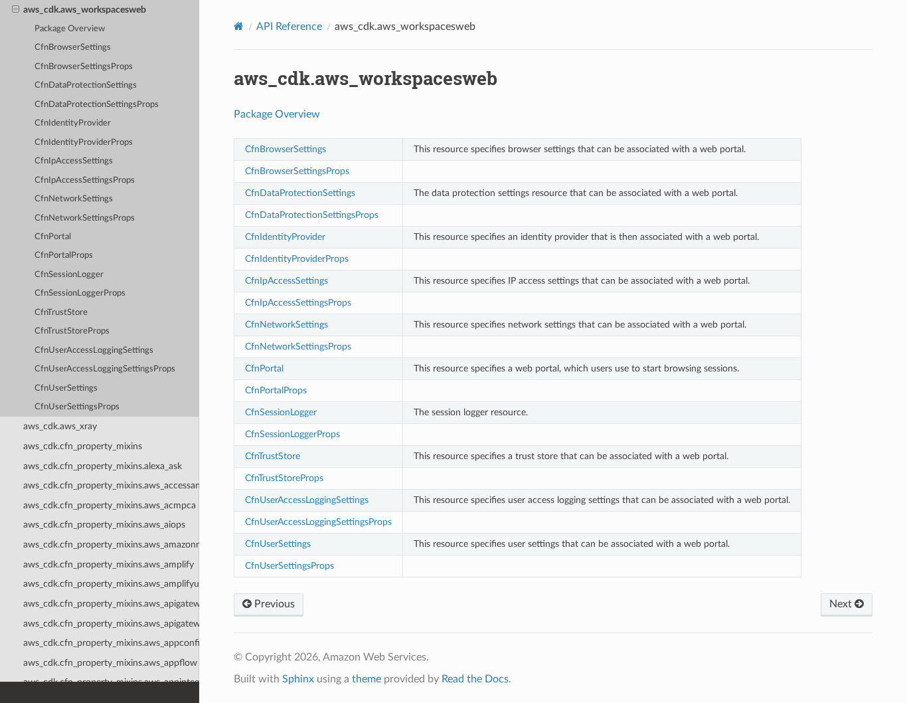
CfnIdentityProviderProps (84, 142)
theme (366, 679)
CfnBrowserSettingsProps (84, 66)
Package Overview (70, 29)
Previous (273, 604)
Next (842, 604)
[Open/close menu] (15, 10)
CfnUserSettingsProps (77, 407)
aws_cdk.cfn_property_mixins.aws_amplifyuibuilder (111, 584)
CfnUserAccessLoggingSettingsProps (105, 369)
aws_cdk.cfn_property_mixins (82, 446)
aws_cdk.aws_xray (60, 426)
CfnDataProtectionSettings (86, 85)
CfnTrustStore (61, 312)
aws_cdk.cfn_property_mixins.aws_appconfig (111, 643)
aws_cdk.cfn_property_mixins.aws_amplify (108, 564)
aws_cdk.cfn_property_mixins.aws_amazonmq (111, 545)
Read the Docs (475, 679)
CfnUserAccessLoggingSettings (94, 350)
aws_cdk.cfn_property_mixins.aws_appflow (110, 663)
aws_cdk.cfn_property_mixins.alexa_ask (102, 466)
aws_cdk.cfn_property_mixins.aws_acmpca (109, 505)
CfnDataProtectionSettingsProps (97, 104)
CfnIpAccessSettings (74, 161)
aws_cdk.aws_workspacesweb (84, 10)
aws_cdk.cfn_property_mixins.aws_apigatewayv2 (111, 624)
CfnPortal (53, 237)
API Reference (289, 26)
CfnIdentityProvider (73, 123)
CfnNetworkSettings (74, 199)
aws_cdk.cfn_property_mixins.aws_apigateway (111, 604)
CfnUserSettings (66, 388)
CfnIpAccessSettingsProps (85, 180)
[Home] (239, 26)
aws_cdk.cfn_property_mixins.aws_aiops (104, 525)
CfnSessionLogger (69, 274)
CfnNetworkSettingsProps (85, 218)
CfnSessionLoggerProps (80, 293)
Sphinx (298, 679)
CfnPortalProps (64, 255)
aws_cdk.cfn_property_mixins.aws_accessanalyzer (111, 485)
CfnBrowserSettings (73, 47)
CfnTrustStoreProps (72, 331)
